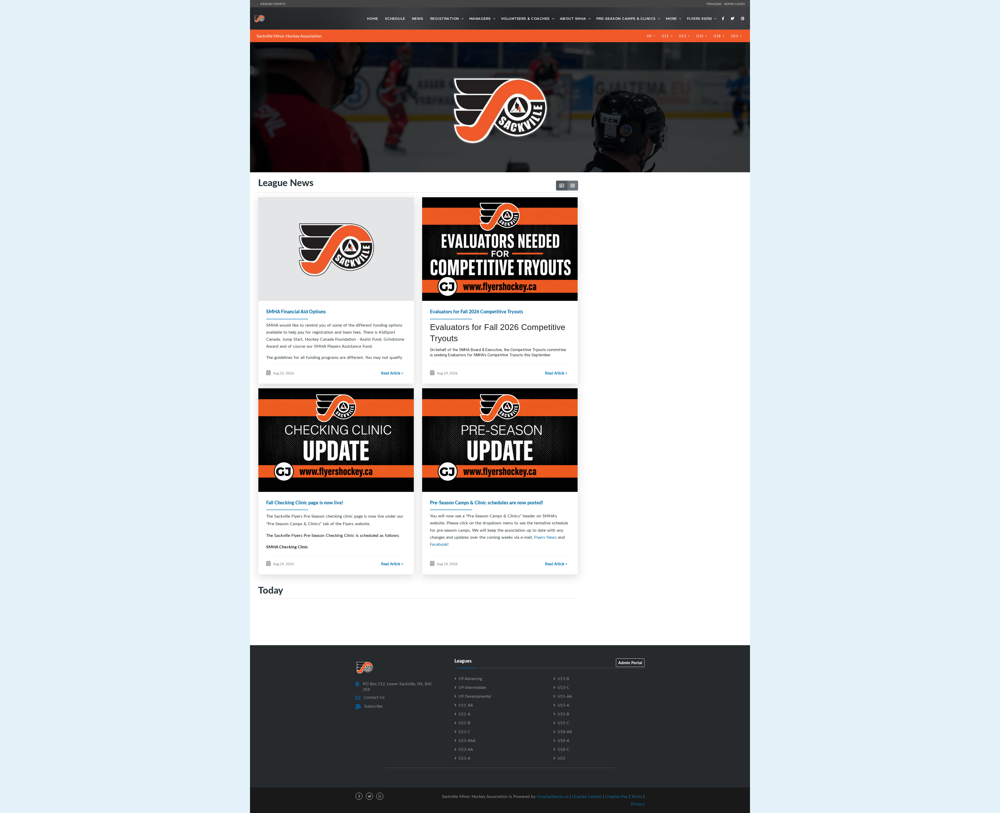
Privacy (638, 804)
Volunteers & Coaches (525, 18)
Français (715, 4)
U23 (735, 36)
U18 (718, 36)
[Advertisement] (664, 226)
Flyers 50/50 (699, 18)
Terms (637, 796)
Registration (444, 18)
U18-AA (565, 731)
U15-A (563, 705)
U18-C (563, 749)
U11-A (464, 713)
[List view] (572, 185)
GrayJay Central (587, 796)
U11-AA (466, 705)
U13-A (464, 758)
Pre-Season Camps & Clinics (626, 18)
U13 (683, 36)
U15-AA (565, 696)
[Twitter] (732, 18)
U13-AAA (467, 740)
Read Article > (392, 373)
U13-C (563, 687)
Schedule (395, 18)
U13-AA (466, 749)
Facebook (438, 544)
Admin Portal (630, 662)
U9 (650, 36)
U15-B (563, 713)
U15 (700, 36)
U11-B (464, 722)
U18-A (563, 740)
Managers (480, 18)
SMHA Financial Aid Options (296, 311)
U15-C (563, 722)
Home (372, 18)
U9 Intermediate (472, 687)
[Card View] (561, 185)
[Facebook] (723, 18)
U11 (666, 36)
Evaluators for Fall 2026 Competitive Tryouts (476, 311)
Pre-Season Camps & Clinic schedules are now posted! (486, 502)
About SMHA (573, 18)
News (417, 18)
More (671, 18)
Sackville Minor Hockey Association (289, 36)
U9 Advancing (470, 678)
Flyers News (545, 537)
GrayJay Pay (616, 796)
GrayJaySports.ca (552, 796)
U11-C (464, 731)
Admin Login (734, 4)
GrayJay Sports (272, 4)
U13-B (563, 678)
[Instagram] (742, 18)
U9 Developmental (475, 696)
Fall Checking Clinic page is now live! (304, 502)
